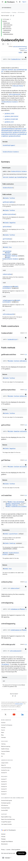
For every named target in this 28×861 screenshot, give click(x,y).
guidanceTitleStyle (19, 132)
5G (2, 756)
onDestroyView (7, 274)
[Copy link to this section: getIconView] (11, 425)
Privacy (3, 753)
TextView (12, 198)
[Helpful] (11, 15)
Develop (14, 12)
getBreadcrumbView (8, 202)
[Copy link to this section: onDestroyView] (14, 582)
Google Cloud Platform (7, 841)
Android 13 (4, 789)
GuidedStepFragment (9, 145)
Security (3, 727)
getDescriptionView (9, 214)
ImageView (12, 222)
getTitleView (7, 239)
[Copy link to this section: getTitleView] (11, 460)
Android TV (4, 772)
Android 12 (4, 791)
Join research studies (6, 824)
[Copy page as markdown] (8, 44)
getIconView (6, 226)
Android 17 (4, 779)
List (3, 288)
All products (4, 844)
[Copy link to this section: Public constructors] (20, 326)
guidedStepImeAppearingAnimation (12, 128)
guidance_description (11, 116)
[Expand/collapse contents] (10, 19)
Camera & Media (5, 751)
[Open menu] (2, 2)
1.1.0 (26, 50)
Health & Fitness (5, 749)
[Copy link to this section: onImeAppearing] (14, 603)
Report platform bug (6, 817)
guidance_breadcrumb (11, 119)
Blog (2, 735)
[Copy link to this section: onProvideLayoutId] (16, 645)
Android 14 (4, 786)
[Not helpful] (13, 15)
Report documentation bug (8, 819)
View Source (22, 48)
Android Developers (5, 12)
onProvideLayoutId (14, 94)
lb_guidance (5, 664)
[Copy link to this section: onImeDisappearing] (16, 624)
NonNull (6, 247)
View (10, 247)
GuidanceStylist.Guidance (10, 101)
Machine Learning (5, 746)
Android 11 (3, 794)
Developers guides (5, 803)
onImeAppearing (7, 286)
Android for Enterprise (6, 725)
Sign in (24, 2)
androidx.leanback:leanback (20, 46)
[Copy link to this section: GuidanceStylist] (13, 333)
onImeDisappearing (8, 300)
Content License (19, 703)
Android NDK (4, 810)
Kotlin (20, 52)
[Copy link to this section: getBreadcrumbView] (17, 355)
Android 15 (4, 784)
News (2, 732)
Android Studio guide (6, 800)
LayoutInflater (6, 254)
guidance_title (9, 113)
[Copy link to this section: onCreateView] (13, 496)
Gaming (3, 744)
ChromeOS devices (6, 767)
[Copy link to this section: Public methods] (16, 348)
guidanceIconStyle (14, 136)
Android (3, 722)
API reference (6, 7)
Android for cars (5, 770)
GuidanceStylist (16, 59)
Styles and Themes (18, 86)
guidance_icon (9, 122)
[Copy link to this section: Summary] (11, 162)
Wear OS (3, 765)
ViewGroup (14, 256)
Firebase (3, 839)
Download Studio (5, 808)
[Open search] (17, 2)
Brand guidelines (16, 849)
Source (3, 730)
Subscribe (21, 853)
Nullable (6, 198)
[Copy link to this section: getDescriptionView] (17, 390)
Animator (8, 288)
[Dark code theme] (26, 57)
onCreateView (7, 251)
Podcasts (3, 737)
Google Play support (6, 821)
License (8, 849)
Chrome (3, 836)
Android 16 (4, 781)
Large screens (4, 762)
